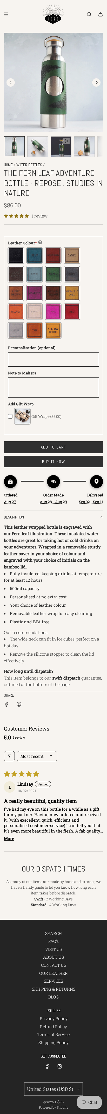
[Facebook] (47, 1066)
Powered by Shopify (53, 1107)
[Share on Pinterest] (19, 705)
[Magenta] (34, 293)
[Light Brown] (16, 293)
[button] (10, 82)
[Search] (89, 14)
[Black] (16, 255)
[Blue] (34, 255)
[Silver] (16, 330)
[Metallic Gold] (72, 293)
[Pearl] (34, 311)
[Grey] (72, 274)
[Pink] (53, 311)
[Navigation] (5, 14)
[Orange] (16, 311)
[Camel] (72, 255)
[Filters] (9, 756)
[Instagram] (59, 1066)
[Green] (53, 274)
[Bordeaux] (53, 255)
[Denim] (34, 274)
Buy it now (53, 461)
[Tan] (34, 330)
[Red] (72, 311)
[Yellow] (53, 330)
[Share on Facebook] (6, 705)
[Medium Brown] (53, 293)
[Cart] (100, 14)
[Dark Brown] (16, 274)
